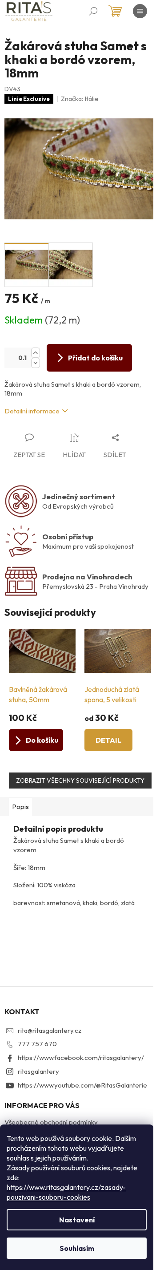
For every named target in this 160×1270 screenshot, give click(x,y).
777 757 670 (37, 1043)
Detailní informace (32, 411)
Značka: (80, 98)
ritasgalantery (38, 1071)
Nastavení (77, 1219)
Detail (108, 740)
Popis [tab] (20, 806)
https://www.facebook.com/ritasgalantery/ (81, 1057)
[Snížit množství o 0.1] (35, 363)
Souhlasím (77, 1248)
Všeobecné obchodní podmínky (51, 1122)
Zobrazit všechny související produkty (80, 781)
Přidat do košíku (95, 357)
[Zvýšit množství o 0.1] (35, 353)
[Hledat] (93, 11)
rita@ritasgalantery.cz (49, 1030)
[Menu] (140, 11)
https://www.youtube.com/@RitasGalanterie (82, 1085)
